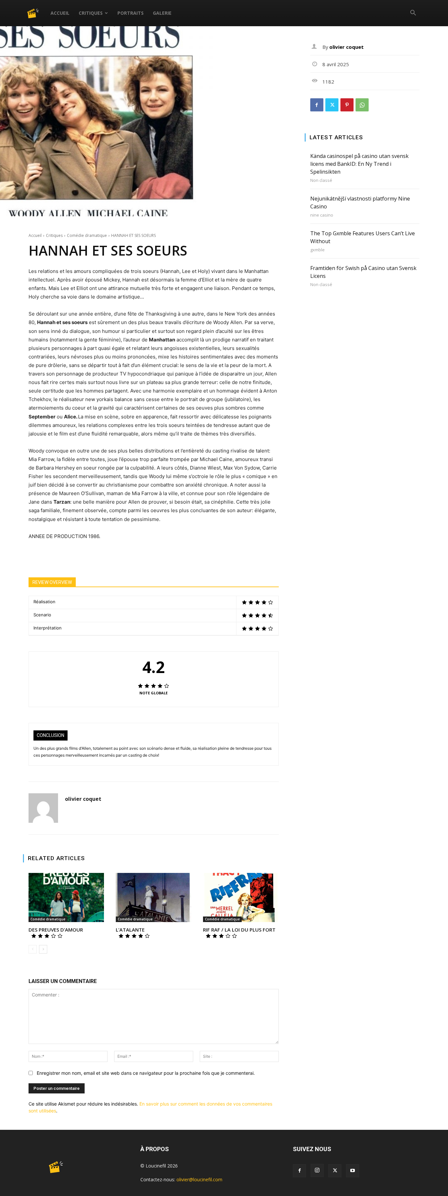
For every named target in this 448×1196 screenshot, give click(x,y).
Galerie (162, 13)
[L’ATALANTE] (153, 897)
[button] (413, 13)
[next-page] (43, 949)
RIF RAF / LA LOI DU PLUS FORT (239, 929)
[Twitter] (331, 104)
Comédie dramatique (87, 235)
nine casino (321, 215)
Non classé (321, 180)
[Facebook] (316, 104)
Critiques (91, 13)
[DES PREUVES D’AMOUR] (66, 897)
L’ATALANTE (130, 929)
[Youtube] (352, 1170)
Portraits (130, 13)
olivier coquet (83, 799)
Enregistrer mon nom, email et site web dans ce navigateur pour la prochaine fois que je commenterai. (146, 1073)
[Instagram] (317, 1170)
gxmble (317, 250)
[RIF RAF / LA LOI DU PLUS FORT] (240, 897)
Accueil (60, 13)
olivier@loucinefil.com (199, 1179)
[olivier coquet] (43, 808)
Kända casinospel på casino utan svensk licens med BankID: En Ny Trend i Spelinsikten (359, 163)
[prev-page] (33, 949)
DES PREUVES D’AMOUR (56, 929)
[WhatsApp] (362, 104)
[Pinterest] (347, 104)
